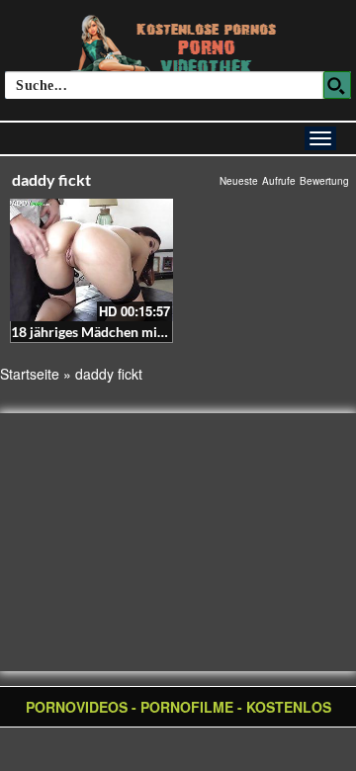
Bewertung (324, 181)
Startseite (29, 374)
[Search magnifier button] (337, 85)
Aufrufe (279, 181)
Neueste (239, 181)
